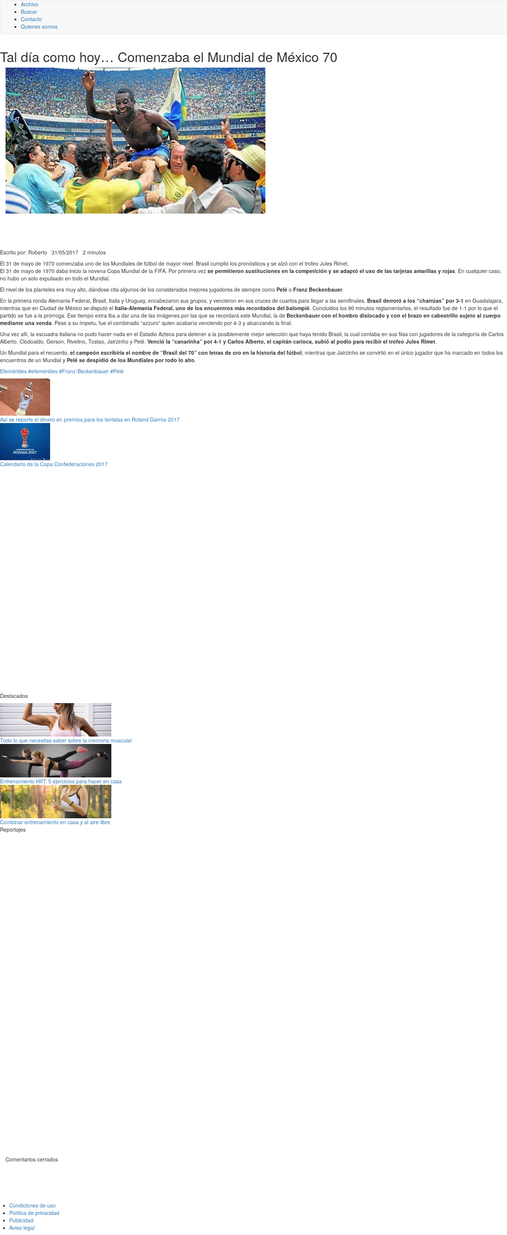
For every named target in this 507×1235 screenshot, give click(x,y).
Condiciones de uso (32, 1205)
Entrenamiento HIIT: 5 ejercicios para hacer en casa (61, 781)
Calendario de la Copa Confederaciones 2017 (54, 464)
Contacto (31, 19)
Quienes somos (39, 26)
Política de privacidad (34, 1212)
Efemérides (13, 371)
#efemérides (43, 371)
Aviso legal (22, 1227)
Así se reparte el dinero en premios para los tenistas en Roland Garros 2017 (90, 419)
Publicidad (21, 1220)
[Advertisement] (182, 230)
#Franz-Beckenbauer (84, 371)
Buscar (29, 11)
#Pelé (117, 371)
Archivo (29, 4)
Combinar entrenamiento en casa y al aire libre (55, 822)
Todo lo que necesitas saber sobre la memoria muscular (66, 740)
